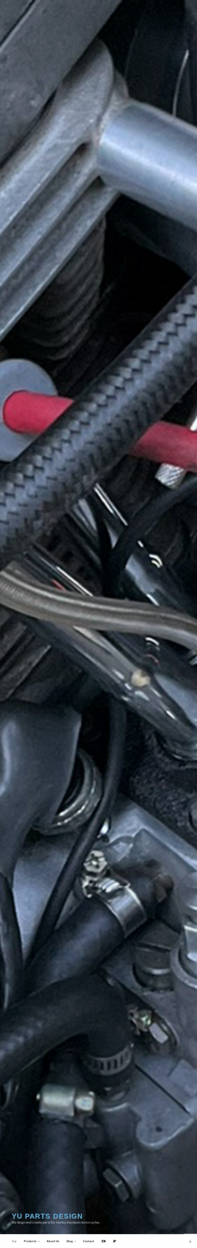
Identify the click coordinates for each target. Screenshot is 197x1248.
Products (30, 1241)
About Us (53, 1241)
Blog (70, 1241)
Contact (88, 1241)
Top (14, 1241)
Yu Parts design (47, 1216)
